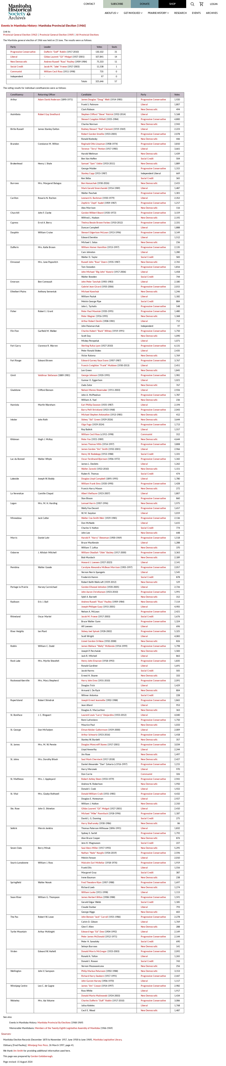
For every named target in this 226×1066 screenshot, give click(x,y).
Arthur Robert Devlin (91, 321)
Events (196, 13)
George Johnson (89, 375)
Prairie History (157, 13)
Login (214, 4)
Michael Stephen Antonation (95, 415)
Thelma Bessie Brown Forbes (95, 223)
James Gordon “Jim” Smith (94, 449)
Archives (212, 13)
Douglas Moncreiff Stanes (94, 744)
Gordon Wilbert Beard (92, 213)
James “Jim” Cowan (91, 986)
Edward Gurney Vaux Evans (94, 360)
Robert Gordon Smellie (92, 134)
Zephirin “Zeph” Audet (92, 203)
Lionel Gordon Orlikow (92, 641)
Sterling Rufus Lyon (90, 346)
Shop (172, 3)
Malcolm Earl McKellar (93, 863)
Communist (16, 71)
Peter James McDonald (92, 937)
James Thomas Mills (91, 444)
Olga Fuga (86, 424)
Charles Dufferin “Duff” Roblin (96, 1001)
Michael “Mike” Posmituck (94, 813)
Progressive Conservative (23, 52)
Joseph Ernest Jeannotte (93, 700)
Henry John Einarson (91, 661)
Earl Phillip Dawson (91, 405)
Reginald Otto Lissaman (93, 144)
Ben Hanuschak (89, 183)
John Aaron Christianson (93, 592)
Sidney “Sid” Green (90, 420)
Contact (89, 3)
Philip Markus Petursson (93, 971)
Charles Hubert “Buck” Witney (96, 331)
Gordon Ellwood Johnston (93, 587)
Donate (145, 3)
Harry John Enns (89, 680)
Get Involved (132, 13)
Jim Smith (18, 1051)
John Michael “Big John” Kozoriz (97, 272)
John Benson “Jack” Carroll (94, 917)
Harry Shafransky (89, 823)
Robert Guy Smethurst (49, 114)
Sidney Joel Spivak (90, 631)
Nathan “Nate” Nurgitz (92, 853)
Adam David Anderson (49, 99)
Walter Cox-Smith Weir (92, 518)
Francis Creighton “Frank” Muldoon (99, 365)
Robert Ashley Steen (91, 779)
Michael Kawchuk (90, 292)
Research (180, 13)
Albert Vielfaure (89, 493)
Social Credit (16, 67)
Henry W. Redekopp (91, 454)
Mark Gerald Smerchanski (94, 188)
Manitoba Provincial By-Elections (54, 1023)
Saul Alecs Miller (89, 848)
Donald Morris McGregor (94, 951)
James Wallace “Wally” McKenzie (98, 646)
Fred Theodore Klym (91, 882)
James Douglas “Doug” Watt (95, 99)
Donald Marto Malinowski (94, 996)
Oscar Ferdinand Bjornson (94, 459)
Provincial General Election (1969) (57, 35)
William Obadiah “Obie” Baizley (97, 552)
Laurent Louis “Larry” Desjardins (97, 715)
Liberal (13, 57)
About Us (110, 13)
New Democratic (18, 62)
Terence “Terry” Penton (93, 149)
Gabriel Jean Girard (91, 287)
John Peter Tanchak (91, 282)
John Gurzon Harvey (91, 981)
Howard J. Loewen (90, 562)
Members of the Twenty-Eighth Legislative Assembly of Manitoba (67, 1028)
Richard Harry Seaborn (92, 976)
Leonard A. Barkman (91, 198)
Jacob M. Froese (89, 616)
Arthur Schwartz (89, 735)
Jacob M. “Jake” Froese (55, 67)
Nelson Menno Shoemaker (94, 390)
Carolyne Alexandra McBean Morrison (100, 567)
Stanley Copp (87, 173)
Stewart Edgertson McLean (94, 232)
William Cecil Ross (53, 71)
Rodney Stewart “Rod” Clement (97, 129)
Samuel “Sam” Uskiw (91, 163)
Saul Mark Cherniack (91, 759)
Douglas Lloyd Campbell (93, 479)
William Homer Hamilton (94, 247)
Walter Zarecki (88, 469)
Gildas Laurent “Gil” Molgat (58, 57)
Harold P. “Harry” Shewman (95, 538)
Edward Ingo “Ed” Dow (92, 932)
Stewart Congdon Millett (93, 119)
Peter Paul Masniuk (91, 311)
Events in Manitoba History (19, 25)
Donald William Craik (92, 794)
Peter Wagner (88, 316)
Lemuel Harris (88, 503)
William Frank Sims (91, 484)
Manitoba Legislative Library (107, 1040)
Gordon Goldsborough (41, 1056)
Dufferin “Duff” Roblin (55, 52)
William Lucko (88, 892)
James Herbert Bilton (91, 897)
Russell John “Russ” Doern (94, 262)
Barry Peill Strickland (91, 410)
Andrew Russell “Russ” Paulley (59, 62)
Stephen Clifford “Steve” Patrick (97, 114)
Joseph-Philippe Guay (91, 607)
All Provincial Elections (87, 35)
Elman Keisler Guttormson (94, 730)
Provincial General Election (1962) (20, 35)
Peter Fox (86, 439)
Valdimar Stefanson (47, 375)
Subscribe (117, 3)
